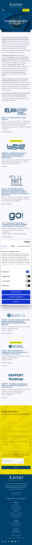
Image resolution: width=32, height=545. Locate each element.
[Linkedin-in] (5, 541)
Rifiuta (16, 301)
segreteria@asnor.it (16, 535)
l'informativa (16, 453)
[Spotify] (15, 541)
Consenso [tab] (4, 246)
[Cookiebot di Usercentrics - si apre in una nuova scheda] (23, 242)
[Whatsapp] (18, 541)
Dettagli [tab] (13, 246)
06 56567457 (16, 530)
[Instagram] (8, 541)
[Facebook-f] (2, 541)
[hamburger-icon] (3, 10)
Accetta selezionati (16, 297)
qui (11, 362)
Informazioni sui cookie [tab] (24, 246)
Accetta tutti (16, 292)
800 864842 (16, 525)
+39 (16, 532)
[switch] (28, 276)
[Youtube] (11, 541)
